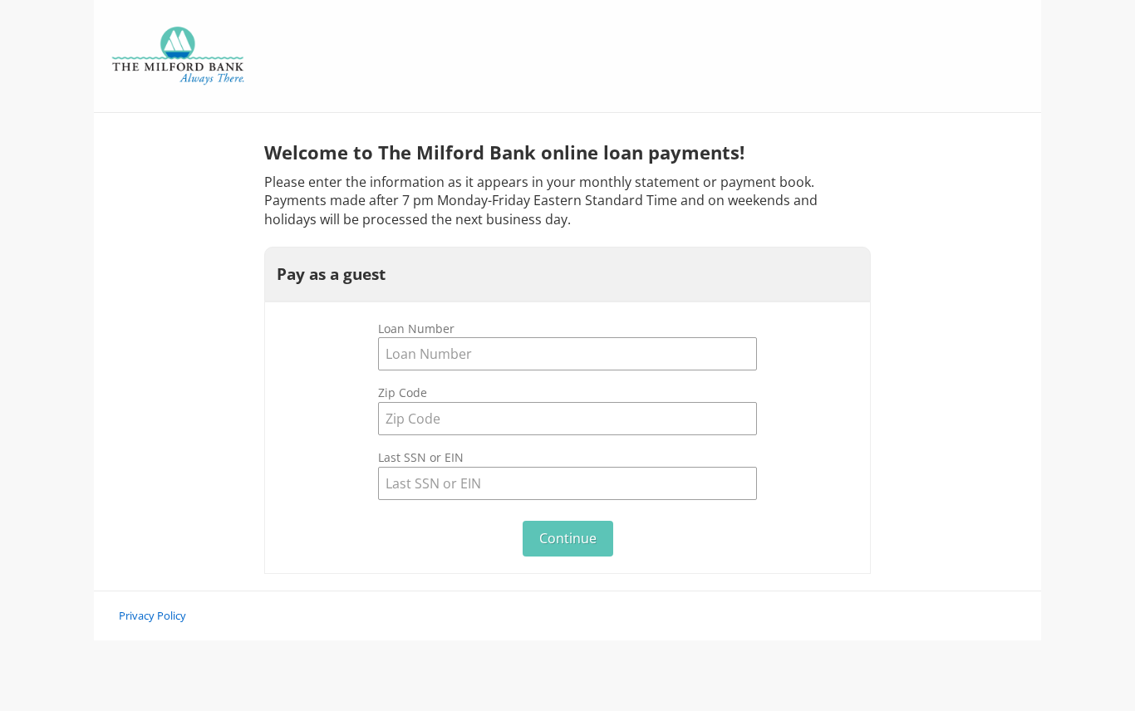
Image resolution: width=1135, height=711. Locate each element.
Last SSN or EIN (421, 457)
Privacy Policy (152, 615)
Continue (568, 538)
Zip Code (402, 392)
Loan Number (416, 328)
